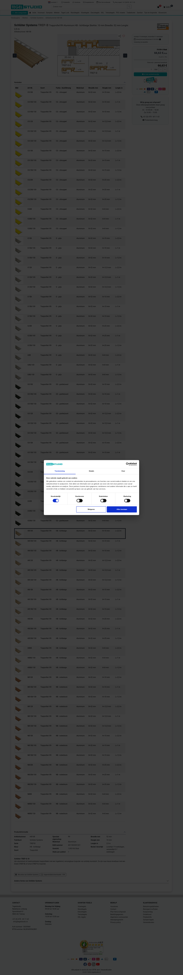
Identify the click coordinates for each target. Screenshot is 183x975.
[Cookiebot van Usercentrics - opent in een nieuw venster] (127, 464)
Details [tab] (91, 471)
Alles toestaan (122, 509)
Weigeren (91, 509)
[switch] (80, 500)
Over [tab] (123, 471)
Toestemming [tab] (60, 471)
